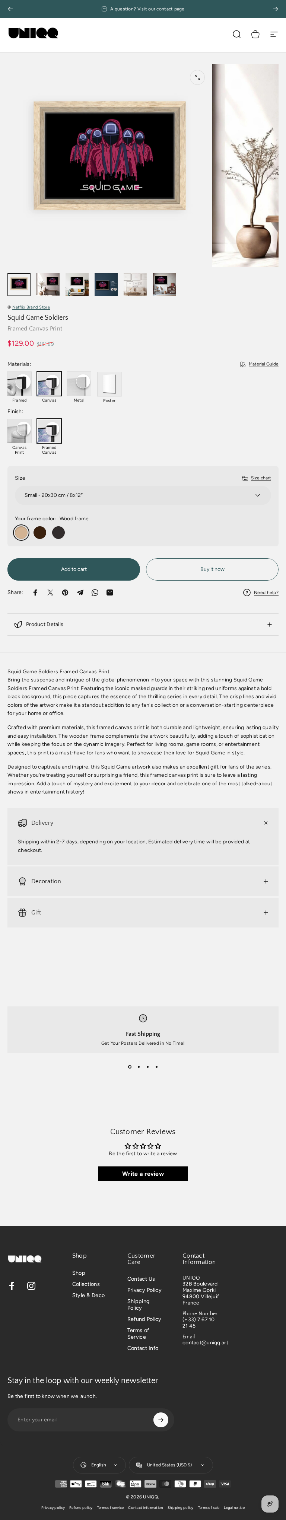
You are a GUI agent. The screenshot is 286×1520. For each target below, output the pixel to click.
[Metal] (79, 384)
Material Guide (264, 364)
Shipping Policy (138, 1304)
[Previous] (10, 9)
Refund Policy (144, 1319)
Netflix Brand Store (31, 307)
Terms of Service (138, 1333)
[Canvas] (49, 384)
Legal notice (234, 1507)
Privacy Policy (144, 1290)
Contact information (145, 1507)
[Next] (275, 9)
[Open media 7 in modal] (197, 77)
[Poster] (109, 384)
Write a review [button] (143, 1173)
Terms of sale (209, 1507)
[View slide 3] (147, 1066)
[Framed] (19, 384)
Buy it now (212, 569)
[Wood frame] (21, 532)
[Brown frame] (40, 532)
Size (20, 478)
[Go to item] (19, 284)
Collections (86, 1284)
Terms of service (110, 1507)
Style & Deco (88, 1295)
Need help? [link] (266, 592)
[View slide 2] (138, 1066)
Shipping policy (181, 1507)
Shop (78, 1273)
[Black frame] (58, 532)
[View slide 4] (156, 1066)
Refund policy (81, 1507)
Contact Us (141, 1278)
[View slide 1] (129, 1066)
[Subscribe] (160, 1419)
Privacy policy (53, 1507)
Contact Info (142, 1348)
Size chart (261, 477)
